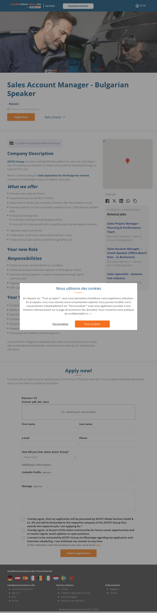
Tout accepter (92, 324)
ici (90, 313)
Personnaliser (60, 324)
